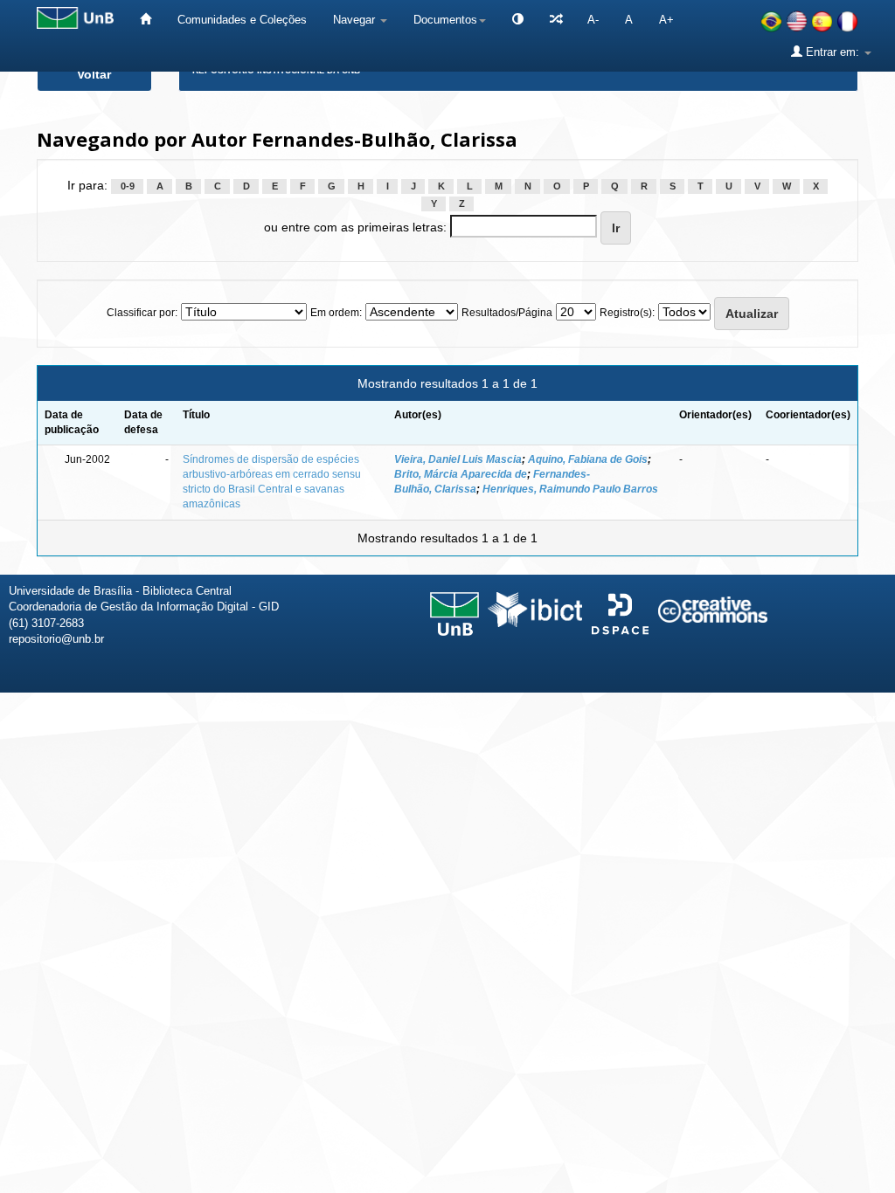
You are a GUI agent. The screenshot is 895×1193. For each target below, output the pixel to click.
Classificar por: (142, 313)
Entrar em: (832, 52)
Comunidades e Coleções (242, 19)
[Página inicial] (145, 19)
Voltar (94, 74)
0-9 (128, 186)
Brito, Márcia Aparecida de (460, 474)
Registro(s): (627, 313)
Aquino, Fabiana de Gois (588, 459)
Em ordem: (336, 313)
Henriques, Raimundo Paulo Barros (570, 489)
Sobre (867, 718)
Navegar (355, 19)
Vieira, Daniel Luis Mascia (458, 459)
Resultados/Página (506, 313)
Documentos (445, 19)
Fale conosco (792, 718)
